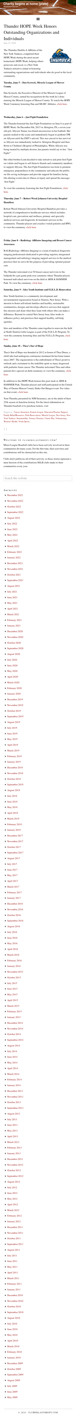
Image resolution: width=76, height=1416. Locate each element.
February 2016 (14, 960)
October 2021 (14, 574)
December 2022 (15, 495)
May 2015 (12, 994)
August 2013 (13, 1113)
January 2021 (14, 625)
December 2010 (15, 1295)
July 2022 (12, 523)
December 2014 (15, 1022)
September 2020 (15, 648)
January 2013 (14, 1153)
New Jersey (60, 415)
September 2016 (15, 920)
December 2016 (15, 903)
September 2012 (15, 1176)
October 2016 (14, 915)
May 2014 (12, 1062)
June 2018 (12, 801)
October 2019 (14, 710)
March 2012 (13, 1210)
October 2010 (14, 1306)
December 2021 (15, 563)
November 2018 (15, 773)
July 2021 (12, 591)
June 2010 (12, 1329)
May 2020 (12, 671)
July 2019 (12, 727)
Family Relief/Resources (14, 415)
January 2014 (14, 1085)
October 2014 (14, 1034)
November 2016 (15, 909)
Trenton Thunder (36, 418)
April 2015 (12, 1000)
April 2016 (12, 949)
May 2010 (12, 1334)
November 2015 (15, 971)
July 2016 (12, 932)
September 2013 (15, 1108)
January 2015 (14, 1017)
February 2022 (14, 552)
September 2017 (15, 852)
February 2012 (14, 1215)
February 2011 (14, 1283)
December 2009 (15, 1363)
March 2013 (13, 1142)
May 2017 (12, 875)
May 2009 (12, 1397)
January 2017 (14, 898)
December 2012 (15, 1159)
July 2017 (12, 864)
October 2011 (14, 1238)
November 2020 (15, 637)
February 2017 (14, 892)
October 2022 (14, 506)
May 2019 (12, 739)
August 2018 (13, 790)
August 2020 (13, 654)
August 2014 (13, 1045)
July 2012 (12, 1187)
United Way (49, 418)
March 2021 (13, 614)
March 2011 (13, 1278)
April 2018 (12, 812)
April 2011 (12, 1272)
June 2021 (12, 597)
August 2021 (13, 586)
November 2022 (15, 500)
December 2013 (15, 1091)
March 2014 (13, 1074)
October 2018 (14, 779)
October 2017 (14, 847)
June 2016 (12, 937)
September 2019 (15, 716)
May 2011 (12, 1266)
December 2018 (15, 767)
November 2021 (15, 569)
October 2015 (14, 977)
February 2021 (14, 620)
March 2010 (13, 1346)
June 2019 (12, 733)
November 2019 (15, 705)
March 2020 (13, 682)
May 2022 (12, 534)
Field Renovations (33, 415)
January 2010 (14, 1357)
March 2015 (13, 1005)
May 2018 (12, 807)
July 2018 (12, 795)
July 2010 (12, 1323)
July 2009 (12, 1386)
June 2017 (12, 869)
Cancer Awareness (21, 412)
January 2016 (14, 966)
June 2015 (12, 988)
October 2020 (14, 642)
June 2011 (12, 1261)
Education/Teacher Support (56, 412)
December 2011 (15, 1227)
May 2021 (12, 602)
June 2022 (12, 529)
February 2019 (14, 756)
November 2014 (15, 1028)
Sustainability (22, 418)
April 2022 (12, 540)
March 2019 (13, 750)
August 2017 (13, 858)
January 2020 (14, 693)
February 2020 (14, 688)
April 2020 (12, 676)
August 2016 (13, 926)
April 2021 (12, 608)
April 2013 (12, 1136)
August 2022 (13, 517)
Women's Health (10, 421)
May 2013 (12, 1130)
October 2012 (14, 1170)
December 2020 (15, 631)
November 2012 (15, 1164)
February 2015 (14, 1011)
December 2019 (15, 699)
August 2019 (13, 722)
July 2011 (12, 1255)
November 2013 (15, 1096)
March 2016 (13, 954)
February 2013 (14, 1147)
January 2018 (14, 829)
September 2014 (15, 1039)
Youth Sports (24, 421)
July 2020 (12, 659)
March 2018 (13, 818)
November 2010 (15, 1301)
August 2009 (13, 1380)
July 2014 (12, 1051)
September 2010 (15, 1312)
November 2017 (15, 841)
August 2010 (13, 1317)
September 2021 (15, 580)
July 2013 (12, 1119)
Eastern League (36, 412)
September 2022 (15, 512)
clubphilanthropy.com (43, 1412)
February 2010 (14, 1351)
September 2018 (15, 784)
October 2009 (14, 1369)
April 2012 (12, 1204)
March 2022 (13, 546)
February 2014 (14, 1079)
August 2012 (13, 1181)
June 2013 (12, 1124)
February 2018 (14, 824)
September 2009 (15, 1374)
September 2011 (15, 1244)
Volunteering (61, 418)
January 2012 (14, 1221)
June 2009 (12, 1391)
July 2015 (12, 983)
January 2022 (14, 557)
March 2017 (13, 886)
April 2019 (12, 744)
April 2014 (12, 1068)
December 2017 (15, 835)
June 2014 (12, 1056)
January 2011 (14, 1289)
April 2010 (12, 1340)
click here (62, 104)
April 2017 (12, 881)
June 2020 (12, 665)
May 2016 (12, 943)
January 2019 (14, 761)
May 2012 (12, 1198)
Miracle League (48, 415)
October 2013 (14, 1102)
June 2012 (12, 1193)
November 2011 (15, 1232)
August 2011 (13, 1249)
